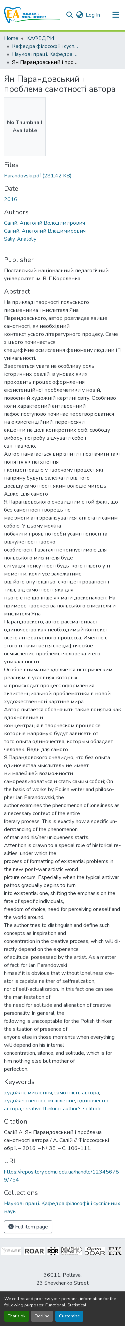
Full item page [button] (31, 1226)
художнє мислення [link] (28, 1092)
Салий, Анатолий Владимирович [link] (45, 231)
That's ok (16, 1316)
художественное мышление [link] (39, 1100)
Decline (42, 1316)
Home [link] (11, 38)
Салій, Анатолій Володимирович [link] (44, 223)
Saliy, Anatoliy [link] (20, 239)
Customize (69, 1316)
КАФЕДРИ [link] (40, 38)
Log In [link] (93, 15)
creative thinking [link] (42, 1108)
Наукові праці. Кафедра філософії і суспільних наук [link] (45, 54)
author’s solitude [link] (82, 1108)
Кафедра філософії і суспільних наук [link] (45, 46)
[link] (62, 176)
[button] (32, 15)
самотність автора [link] (76, 1092)
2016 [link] (10, 199)
